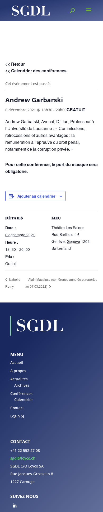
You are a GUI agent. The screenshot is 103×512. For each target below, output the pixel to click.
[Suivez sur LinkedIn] (14, 505)
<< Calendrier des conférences (36, 71)
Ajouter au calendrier (36, 196)
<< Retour (15, 64)
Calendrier (23, 399)
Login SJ (17, 415)
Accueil (16, 362)
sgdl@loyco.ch (22, 458)
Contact (17, 407)
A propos (18, 370)
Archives (21, 385)
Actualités (19, 378)
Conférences (21, 393)
